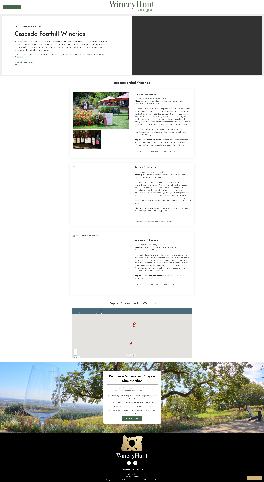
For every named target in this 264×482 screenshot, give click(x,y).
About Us (132, 474)
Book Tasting (169, 151)
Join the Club (12, 7)
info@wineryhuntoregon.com (132, 469)
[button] (254, 478)
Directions (154, 151)
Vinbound (125, 480)
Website (140, 151)
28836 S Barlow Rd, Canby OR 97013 (149, 172)
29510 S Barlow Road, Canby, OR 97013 (150, 245)
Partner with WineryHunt (132, 476)
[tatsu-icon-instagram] (129, 463)
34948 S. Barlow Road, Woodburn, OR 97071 (152, 98)
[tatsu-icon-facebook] (135, 463)
